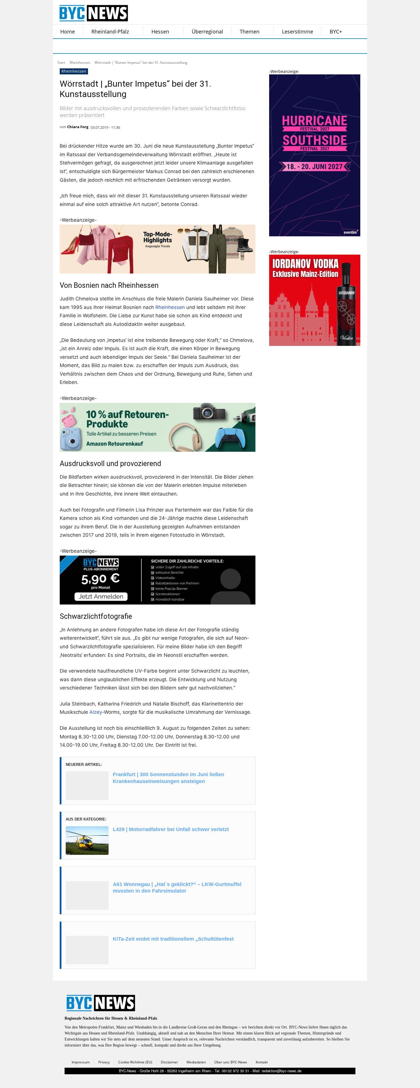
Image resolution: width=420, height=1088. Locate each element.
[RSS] (89, 46)
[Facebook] (61, 46)
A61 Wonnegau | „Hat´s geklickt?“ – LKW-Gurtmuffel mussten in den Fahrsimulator (177, 887)
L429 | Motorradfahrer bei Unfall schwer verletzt (171, 829)
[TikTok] (103, 46)
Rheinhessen (80, 62)
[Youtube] (132, 46)
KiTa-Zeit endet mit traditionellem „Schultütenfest (173, 939)
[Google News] (146, 46)
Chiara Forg (77, 126)
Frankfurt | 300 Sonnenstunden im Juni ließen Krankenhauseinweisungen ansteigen (168, 778)
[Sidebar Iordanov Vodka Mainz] (314, 344)
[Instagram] (75, 46)
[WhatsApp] (118, 46)
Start (61, 62)
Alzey (95, 712)
